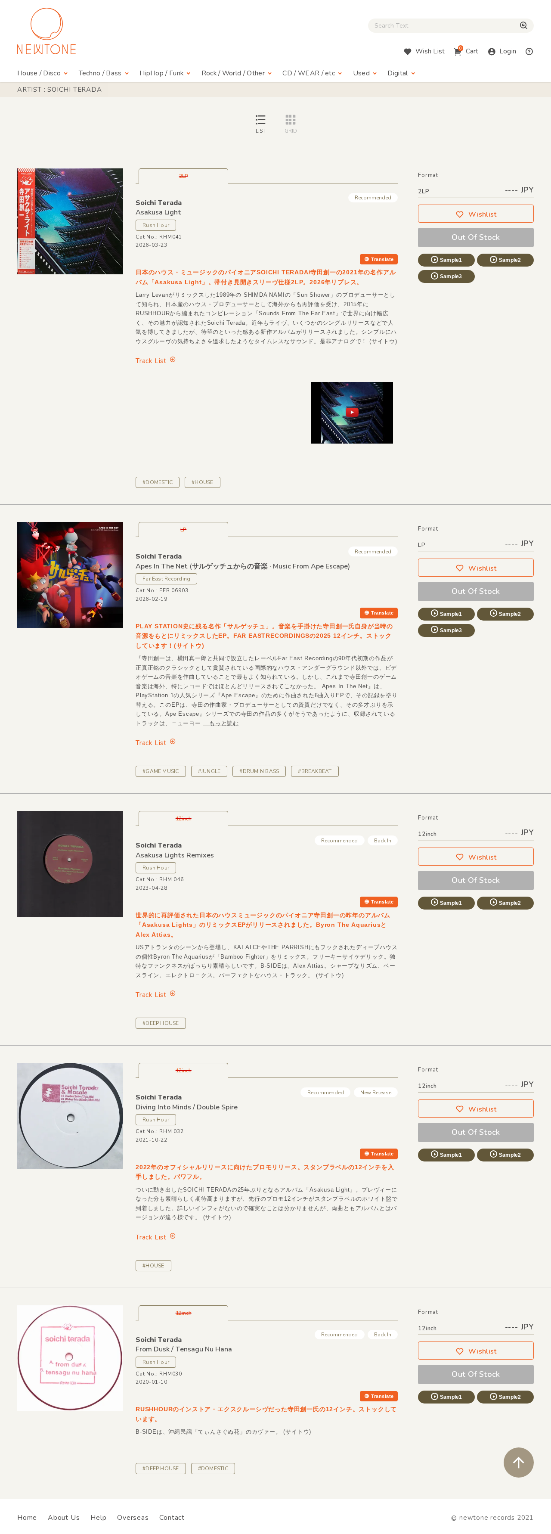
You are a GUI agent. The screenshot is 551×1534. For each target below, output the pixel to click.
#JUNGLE (209, 771)
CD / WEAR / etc (308, 73)
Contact (172, 1517)
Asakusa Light (158, 212)
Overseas (133, 1517)
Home (27, 1517)
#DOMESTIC (157, 482)
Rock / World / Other (233, 73)
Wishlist (482, 214)
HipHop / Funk (161, 73)
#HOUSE (202, 482)
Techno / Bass (100, 73)
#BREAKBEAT (314, 771)
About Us (64, 1517)
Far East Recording (166, 578)
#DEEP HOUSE (160, 1023)
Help (98, 1517)
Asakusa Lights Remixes (175, 855)
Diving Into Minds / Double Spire (187, 1107)
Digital (397, 73)
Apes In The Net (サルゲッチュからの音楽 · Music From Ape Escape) (243, 566)
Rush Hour (155, 225)
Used (361, 73)
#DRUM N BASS (259, 771)
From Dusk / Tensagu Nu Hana (184, 1349)
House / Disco (39, 73)
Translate (382, 259)
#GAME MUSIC (160, 771)
